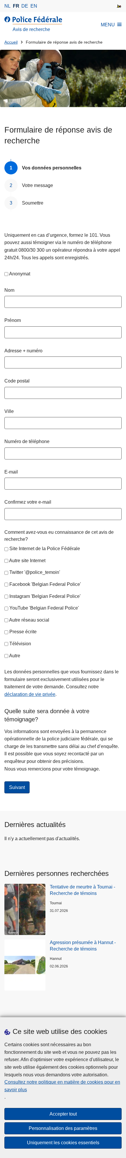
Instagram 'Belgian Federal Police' (45, 596)
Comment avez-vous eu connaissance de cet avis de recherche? (59, 536)
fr (16, 6)
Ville (9, 411)
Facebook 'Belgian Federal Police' (45, 584)
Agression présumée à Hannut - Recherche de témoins (83, 945)
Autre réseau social (29, 619)
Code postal (17, 380)
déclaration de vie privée (29, 694)
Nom (9, 290)
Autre (14, 655)
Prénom (12, 320)
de (24, 6)
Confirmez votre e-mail (27, 502)
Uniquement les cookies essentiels (63, 1142)
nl (7, 6)
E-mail (11, 471)
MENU (108, 24)
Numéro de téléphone (27, 441)
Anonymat (19, 273)
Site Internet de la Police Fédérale (44, 548)
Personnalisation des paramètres (63, 1128)
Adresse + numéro (23, 350)
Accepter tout (63, 1113)
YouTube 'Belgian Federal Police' (44, 607)
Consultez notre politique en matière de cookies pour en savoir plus (62, 1086)
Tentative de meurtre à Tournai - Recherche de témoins (82, 890)
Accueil (11, 42)
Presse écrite (23, 631)
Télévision (20, 643)
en (33, 6)
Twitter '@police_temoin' (34, 572)
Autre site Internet (27, 560)
